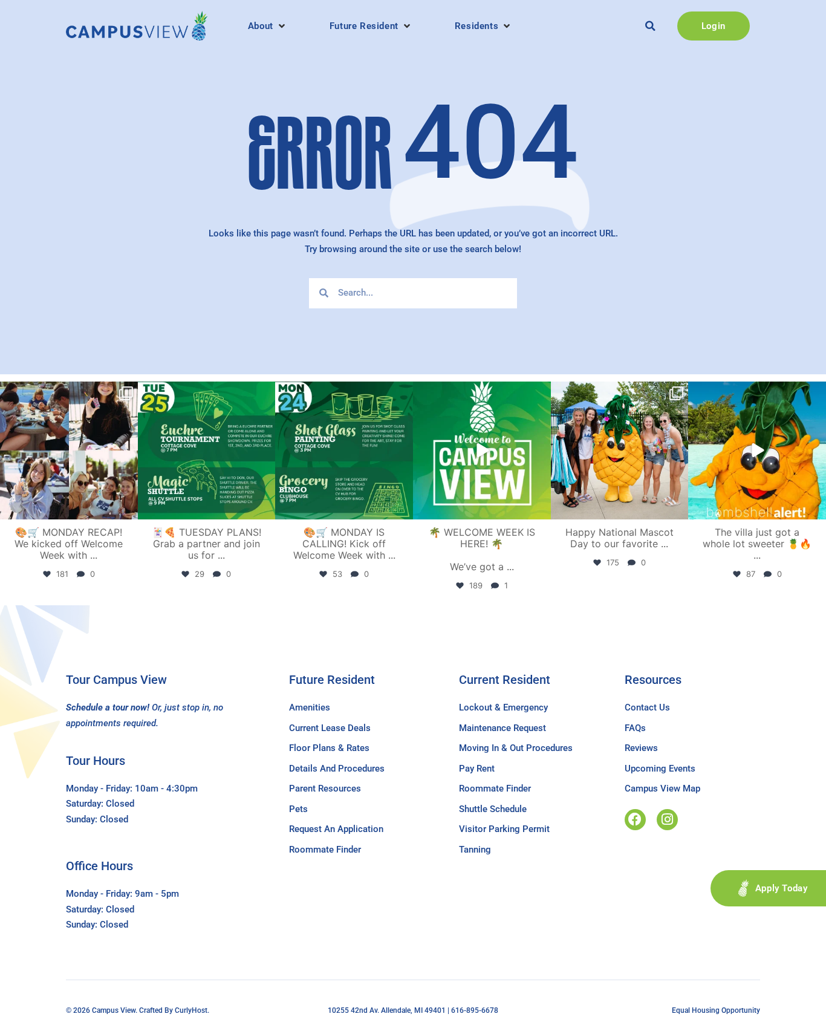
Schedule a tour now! (107, 707)
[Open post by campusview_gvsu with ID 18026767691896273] (482, 450)
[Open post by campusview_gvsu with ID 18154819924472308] (757, 450)
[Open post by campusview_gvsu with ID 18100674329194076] (207, 450)
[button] (267, 26)
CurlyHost (191, 1010)
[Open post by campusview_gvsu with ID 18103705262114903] (620, 450)
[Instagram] (667, 819)
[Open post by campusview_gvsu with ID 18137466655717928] (69, 450)
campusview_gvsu (67, 392)
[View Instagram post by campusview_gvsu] (127, 507)
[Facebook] (635, 819)
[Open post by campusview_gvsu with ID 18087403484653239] (344, 450)
